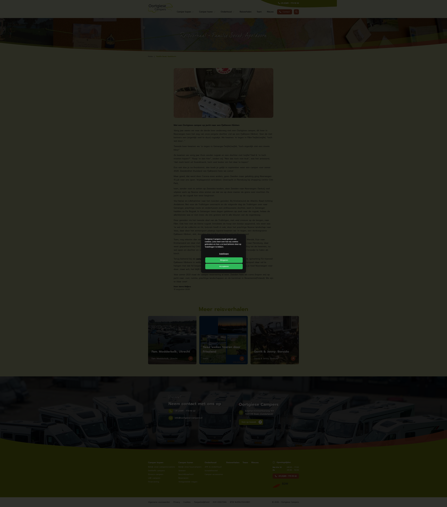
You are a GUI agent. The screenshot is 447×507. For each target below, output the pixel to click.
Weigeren (224, 260)
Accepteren (224, 266)
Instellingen (224, 254)
